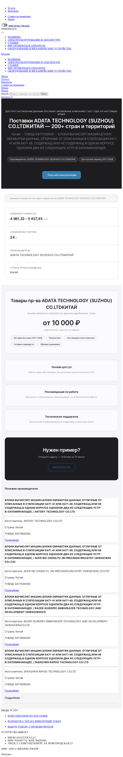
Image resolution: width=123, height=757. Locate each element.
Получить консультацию (62, 175)
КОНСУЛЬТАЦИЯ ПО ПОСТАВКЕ (28, 715)
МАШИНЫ (14, 37)
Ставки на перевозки (19, 16)
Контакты (13, 11)
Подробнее (12, 540)
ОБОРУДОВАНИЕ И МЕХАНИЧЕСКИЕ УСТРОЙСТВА (39, 48)
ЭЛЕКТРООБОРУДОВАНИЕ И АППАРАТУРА (34, 40)
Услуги (11, 8)
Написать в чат (61, 467)
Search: (5, 93)
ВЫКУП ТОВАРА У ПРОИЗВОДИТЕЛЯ (30, 726)
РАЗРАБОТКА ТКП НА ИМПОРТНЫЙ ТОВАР (34, 721)
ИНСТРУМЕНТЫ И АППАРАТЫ (26, 45)
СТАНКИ (13, 42)
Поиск (11, 19)
